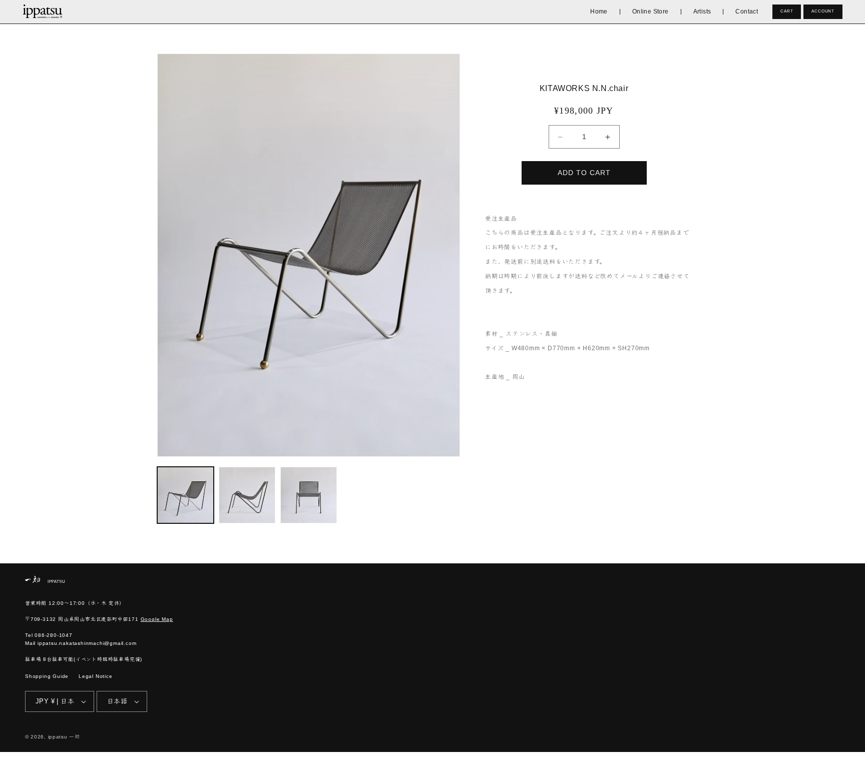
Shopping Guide (47, 676)
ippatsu (58, 736)
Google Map (157, 619)
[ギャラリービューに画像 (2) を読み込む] (247, 495)
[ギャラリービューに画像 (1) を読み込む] (185, 495)
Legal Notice (96, 676)
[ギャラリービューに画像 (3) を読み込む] (308, 495)
